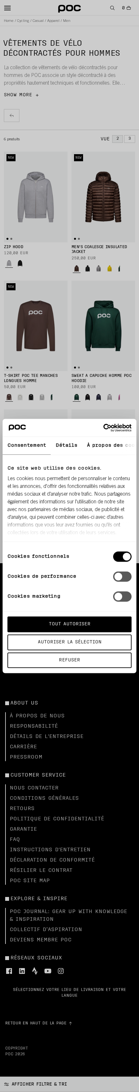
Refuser (69, 660)
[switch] (122, 577)
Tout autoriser (70, 624)
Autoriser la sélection (70, 641)
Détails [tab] (66, 445)
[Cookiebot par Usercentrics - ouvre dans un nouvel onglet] (103, 428)
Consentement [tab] (26, 445)
